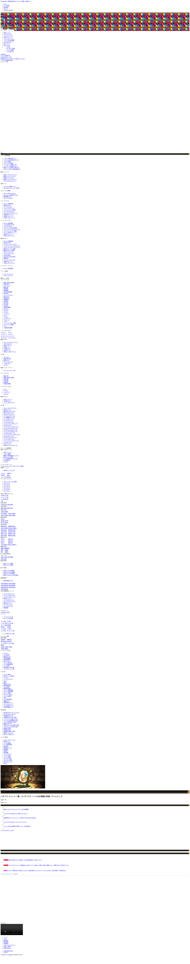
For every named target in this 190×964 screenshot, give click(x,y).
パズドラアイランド (9, 253)
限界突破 (6, 749)
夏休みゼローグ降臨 (9, 250)
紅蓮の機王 (10, 504)
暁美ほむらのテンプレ (9, 411)
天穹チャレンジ (8, 37)
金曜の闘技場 (4, 587)
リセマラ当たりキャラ (9, 181)
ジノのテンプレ (8, 442)
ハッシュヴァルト (8, 295)
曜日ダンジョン (8, 603)
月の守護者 (4, 513)
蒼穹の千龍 (4, 533)
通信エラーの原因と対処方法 (11, 167)
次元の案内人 (4, 544)
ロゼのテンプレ (8, 425)
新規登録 (6, 7)
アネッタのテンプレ (9, 436)
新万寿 (6, 520)
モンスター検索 (11, 48)
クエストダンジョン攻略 (10, 481)
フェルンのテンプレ (9, 422)
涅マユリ (6, 309)
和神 (8, 475)
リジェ (5, 315)
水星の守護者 (4, 515)
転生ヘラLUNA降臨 (9, 570)
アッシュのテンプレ (9, 439)
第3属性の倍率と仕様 (9, 731)
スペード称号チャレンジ (10, 232)
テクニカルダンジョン (9, 601)
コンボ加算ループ (8, 705)
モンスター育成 (8, 760)
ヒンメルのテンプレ (9, 419)
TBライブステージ (8, 252)
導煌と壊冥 (4, 557)
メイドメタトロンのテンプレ (11, 440)
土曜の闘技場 (11, 587)
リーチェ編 (4, 623)
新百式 (6, 522)
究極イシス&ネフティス (10, 351)
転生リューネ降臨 (8, 565)
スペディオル (4, 336)
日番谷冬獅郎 (7, 307)
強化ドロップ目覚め (9, 676)
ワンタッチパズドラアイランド (12, 247)
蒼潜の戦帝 (4, 559)
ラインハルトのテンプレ (10, 408)
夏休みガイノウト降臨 (9, 249)
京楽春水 (6, 301)
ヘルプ (5, 938)
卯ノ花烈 (6, 302)
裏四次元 (10, 542)
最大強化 (6, 746)
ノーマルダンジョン (9, 600)
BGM (5, 763)
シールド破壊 (7, 696)
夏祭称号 (6, 258)
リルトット (7, 320)
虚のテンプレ (7, 409)
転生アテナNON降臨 (9, 573)
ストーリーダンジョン (9, 259)
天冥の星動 (10, 557)
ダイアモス (4, 337)
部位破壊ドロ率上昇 (9, 667)
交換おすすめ (7, 205)
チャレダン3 (7, 487)
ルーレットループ (8, 704)
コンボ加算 (7, 654)
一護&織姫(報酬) (8, 327)
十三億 (6, 495)
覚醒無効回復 (7, 685)
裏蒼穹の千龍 (11, 533)
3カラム (10, 10)
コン (5, 326)
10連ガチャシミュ (8, 216)
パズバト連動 (7, 757)
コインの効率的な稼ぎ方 (10, 722)
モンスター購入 (8, 758)
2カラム (6, 10)
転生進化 (9, 641)
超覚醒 (5, 750)
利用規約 (6, 943)
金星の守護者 (11, 513)
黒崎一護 (6, 287)
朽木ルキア (7, 296)
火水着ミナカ (7, 348)
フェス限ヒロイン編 (9, 633)
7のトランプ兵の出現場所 (10, 227)
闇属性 (6, 648)
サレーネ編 (4, 625)
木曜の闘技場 (11, 585)
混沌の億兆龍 (4, 528)
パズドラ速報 (7, 161)
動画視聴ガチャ (8, 196)
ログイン (6, 8)
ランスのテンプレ (8, 420)
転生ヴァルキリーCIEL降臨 (11, 575)
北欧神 (9, 473)
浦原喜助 (6, 290)
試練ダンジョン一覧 (9, 470)
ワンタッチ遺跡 (19, 466)
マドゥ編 (3, 621)
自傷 (5, 697)
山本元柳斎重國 (8, 291)
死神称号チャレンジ (9, 214)
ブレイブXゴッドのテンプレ (11, 426)
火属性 (2, 647)
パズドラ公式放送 (8, 163)
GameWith (10, 954)
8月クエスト (7, 45)
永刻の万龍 (4, 531)
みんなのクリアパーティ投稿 (11, 188)
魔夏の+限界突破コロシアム (11, 455)
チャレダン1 (7, 491)
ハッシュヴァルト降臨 (9, 210)
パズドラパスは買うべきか (11, 718)
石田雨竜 (6, 288)
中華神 (2, 475)
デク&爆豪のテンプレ (9, 417)
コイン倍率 (7, 665)
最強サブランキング (9, 177)
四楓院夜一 (7, 299)
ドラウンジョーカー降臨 (10, 231)
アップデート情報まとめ (10, 164)
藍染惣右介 (7, 284)
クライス (10, 334)
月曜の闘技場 (4, 583)
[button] (96, 25)
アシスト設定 (7, 755)
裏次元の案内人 (12, 544)
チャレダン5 (7, 484)
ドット (2, 497)
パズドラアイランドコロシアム (12, 245)
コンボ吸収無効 (8, 699)
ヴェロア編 (10, 623)
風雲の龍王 (10, 508)
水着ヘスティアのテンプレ (11, 445)
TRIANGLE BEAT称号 (9, 256)
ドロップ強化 (7, 674)
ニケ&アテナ (7, 363)
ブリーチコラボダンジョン (11, 213)
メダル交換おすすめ (9, 224)
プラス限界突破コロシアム (11, 458)
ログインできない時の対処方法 (12, 169)
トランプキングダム (9, 39)
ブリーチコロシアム (9, 211)
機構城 (2, 548)
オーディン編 (10, 630)
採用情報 (6, 942)
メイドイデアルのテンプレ (11, 431)
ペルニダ (6, 310)
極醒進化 (9, 639)
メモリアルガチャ (8, 198)
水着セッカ (7, 347)
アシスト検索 (10, 50)
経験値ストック (8, 747)
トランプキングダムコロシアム (12, 229)
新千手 (2, 522)
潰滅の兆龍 (4, 530)
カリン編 (3, 628)
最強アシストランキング (10, 179)
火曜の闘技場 (11, 583)
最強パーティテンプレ (9, 176)
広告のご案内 (7, 946)
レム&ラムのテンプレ (9, 433)
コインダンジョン (8, 606)
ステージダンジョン (9, 593)
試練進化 (3, 639)
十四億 (2, 495)
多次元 (2, 541)
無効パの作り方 (8, 723)
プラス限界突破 (8, 744)
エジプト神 (4, 477)
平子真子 (6, 304)
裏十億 (6, 499)
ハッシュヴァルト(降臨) (10, 323)
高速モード (7, 741)
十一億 (2, 499)
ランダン (6, 461)
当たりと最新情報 (8, 203)
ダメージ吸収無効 (8, 690)
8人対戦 (3, 612)
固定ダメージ (7, 656)
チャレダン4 (7, 486)
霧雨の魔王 (4, 508)
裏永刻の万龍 (11, 531)
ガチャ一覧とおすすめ (9, 193)
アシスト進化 (10, 643)
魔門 (2, 552)
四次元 (2, 542)
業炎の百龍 (4, 535)
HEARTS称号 (7, 255)
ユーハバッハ (7, 285)
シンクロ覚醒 (7, 743)
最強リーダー (7, 32)
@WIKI (5, 952)
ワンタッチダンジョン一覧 (8, 466)
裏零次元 (10, 539)
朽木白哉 (6, 306)
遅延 (5, 682)
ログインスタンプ (8, 275)
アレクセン (7, 357)
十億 (2, 501)
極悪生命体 (4, 526)
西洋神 (9, 477)
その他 (8, 46)
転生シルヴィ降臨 (8, 457)
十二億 (6, 497)
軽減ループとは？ (8, 732)
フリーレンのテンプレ (9, 415)
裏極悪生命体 (11, 526)
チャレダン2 (7, 489)
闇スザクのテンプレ (9, 412)
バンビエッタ (7, 318)
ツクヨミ (6, 365)
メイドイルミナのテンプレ (11, 423)
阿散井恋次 (7, 298)
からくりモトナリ (8, 361)
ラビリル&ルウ (8, 344)
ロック (5, 680)
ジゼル (5, 321)
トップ (5, 937)
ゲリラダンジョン (8, 604)
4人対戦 (7, 612)
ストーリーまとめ (8, 616)
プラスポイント (8, 754)
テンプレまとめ (8, 206)
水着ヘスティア (8, 345)
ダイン (10, 332)
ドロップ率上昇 (8, 662)
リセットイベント (8, 274)
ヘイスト (6, 677)
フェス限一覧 (10, 51)
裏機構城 (7, 548)
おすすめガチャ (8, 42)
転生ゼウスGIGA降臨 (9, 572)
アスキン (6, 312)
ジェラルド (7, 313)
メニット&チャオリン (9, 402)
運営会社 (6, 940)
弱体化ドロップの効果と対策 (11, 725)
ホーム (5, 4)
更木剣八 (6, 293)
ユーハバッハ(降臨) (9, 324)
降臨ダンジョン (8, 598)
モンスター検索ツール (9, 186)
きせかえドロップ (8, 761)
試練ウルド (7, 360)
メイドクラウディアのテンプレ (12, 434)
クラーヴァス (11, 337)
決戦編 (9, 627)
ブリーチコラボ (8, 34)
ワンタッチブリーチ (9, 208)
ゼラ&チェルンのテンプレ (11, 429)
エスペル (3, 332)
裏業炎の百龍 (11, 535)
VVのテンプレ (7, 443)
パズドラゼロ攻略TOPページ (11, 159)
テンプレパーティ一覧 (9, 370)
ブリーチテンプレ (8, 36)
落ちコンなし (7, 661)
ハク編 (9, 628)
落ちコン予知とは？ (9, 734)
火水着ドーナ (7, 350)
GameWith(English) (8, 950)
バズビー (6, 316)
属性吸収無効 (7, 688)
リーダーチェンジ (8, 679)
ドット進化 (4, 643)
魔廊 (2, 550)
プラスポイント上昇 (9, 669)
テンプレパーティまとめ (10, 244)
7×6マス (6, 653)
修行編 (2, 627)
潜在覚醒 (6, 752)
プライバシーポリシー (9, 945)
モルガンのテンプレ (9, 414)
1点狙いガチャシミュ (9, 217)
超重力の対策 (7, 728)
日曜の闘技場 (4, 589)
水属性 (6, 647)
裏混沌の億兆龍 (12, 528)
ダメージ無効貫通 (8, 691)
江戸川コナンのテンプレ (10, 437)
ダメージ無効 (7, 693)
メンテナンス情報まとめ (10, 166)
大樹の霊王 (4, 504)
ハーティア (4, 334)
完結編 (9, 625)
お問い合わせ (7, 948)
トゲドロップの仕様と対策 (11, 726)
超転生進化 (4, 641)
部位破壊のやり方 (8, 715)
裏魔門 (6, 552)
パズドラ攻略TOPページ (10, 158)
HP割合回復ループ (8, 707)
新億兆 (2, 519)
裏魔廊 (6, 550)
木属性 (10, 647)
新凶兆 (2, 520)
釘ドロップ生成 (8, 694)
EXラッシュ (7, 43)
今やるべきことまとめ (9, 714)
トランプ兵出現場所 (9, 40)
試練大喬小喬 (7, 358)
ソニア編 (3, 630)
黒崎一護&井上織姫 (9, 282)
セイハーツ (11, 336)
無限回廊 (6, 607)
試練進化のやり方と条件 (10, 717)
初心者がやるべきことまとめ (11, 712)
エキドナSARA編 (8, 618)
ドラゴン (3, 473)
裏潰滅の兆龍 (11, 530)
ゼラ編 (9, 621)
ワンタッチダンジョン (9, 595)
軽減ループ (7, 700)
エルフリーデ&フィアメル (11, 342)
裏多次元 (10, 541)
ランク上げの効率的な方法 (11, 720)
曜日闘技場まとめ (8, 580)
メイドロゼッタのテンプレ (11, 428)
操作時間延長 (7, 658)
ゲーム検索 (7, 5)
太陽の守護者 (4, 511)
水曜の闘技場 (4, 585)
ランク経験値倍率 (8, 664)
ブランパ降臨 (7, 454)
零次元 (2, 539)
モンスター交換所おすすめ (11, 195)
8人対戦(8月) (7, 460)
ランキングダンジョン (9, 596)
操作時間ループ (8, 702)
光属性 (2, 648)
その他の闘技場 (6, 553)
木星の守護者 (11, 515)
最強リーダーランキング (10, 174)
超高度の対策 (7, 729)
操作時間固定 (7, 659)
